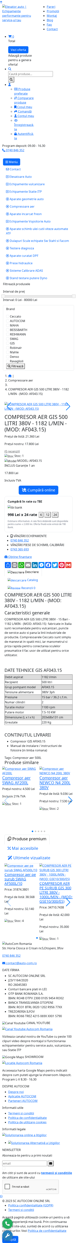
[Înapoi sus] (1, 2)
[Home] (10, 376)
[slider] (38, 296)
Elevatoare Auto (20, 177)
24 (55, 515)
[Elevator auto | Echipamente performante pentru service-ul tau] (19, 13)
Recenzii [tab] (28, 588)
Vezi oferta (18, 50)
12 (47, 515)
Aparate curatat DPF (23, 256)
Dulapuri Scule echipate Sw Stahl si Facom (39, 241)
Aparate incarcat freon (25, 214)
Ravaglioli (16, 361)
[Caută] (11, 79)
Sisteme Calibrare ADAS (26, 271)
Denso (14, 357)
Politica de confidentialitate (27, 1118)
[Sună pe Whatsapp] (1, 1196)
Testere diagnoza (21, 248)
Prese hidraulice (21, 263)
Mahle (14, 352)
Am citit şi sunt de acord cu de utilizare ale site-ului (37, 1175)
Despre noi (16, 1092)
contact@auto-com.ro (21, 963)
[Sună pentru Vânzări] (7, 1223)
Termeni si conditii (21, 1113)
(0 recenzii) (12, 451)
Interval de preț (14, 291)
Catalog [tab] (32, 580)
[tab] (27, 839)
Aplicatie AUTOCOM (22, 1096)
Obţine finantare (19, 557)
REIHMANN (18, 334)
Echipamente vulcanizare (27, 184)
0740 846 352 (14, 150)
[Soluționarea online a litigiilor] (24, 1135)
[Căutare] (9, 69)
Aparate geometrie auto (26, 199)
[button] (68, 406)
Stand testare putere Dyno (28, 278)
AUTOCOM (17, 321)
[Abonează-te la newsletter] (51, 1163)
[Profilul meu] (9, 85)
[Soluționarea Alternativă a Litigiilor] (34, 1143)
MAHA (14, 325)
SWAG (14, 339)
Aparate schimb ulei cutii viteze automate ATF (37, 231)
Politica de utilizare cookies (27, 1122)
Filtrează (17, 366)
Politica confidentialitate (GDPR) (30, 1205)
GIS (12, 343)
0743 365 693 (19, 549)
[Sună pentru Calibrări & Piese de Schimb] (7, 1235)
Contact (15, 169)
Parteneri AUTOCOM (23, 1101)
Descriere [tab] (31, 572)
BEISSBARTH (18, 330)
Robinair (16, 348)
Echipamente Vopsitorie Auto (30, 221)
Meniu (13, 162)
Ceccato (15, 316)
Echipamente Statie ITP (25, 192)
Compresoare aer (22, 206)
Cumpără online (41, 490)
